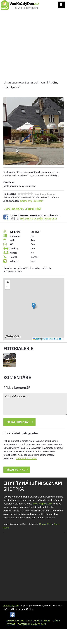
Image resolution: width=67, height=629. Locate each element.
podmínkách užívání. (26, 458)
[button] (34, 306)
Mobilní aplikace (15, 620)
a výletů (45, 620)
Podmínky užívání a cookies (32, 624)
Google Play (45, 524)
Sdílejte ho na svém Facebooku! (38, 218)
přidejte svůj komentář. (31, 200)
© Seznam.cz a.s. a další (52, 338)
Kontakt (11, 624)
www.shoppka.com (42, 503)
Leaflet (38, 338)
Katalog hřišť (33, 620)
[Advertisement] (33, 46)
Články (56, 620)
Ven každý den (11, 605)
